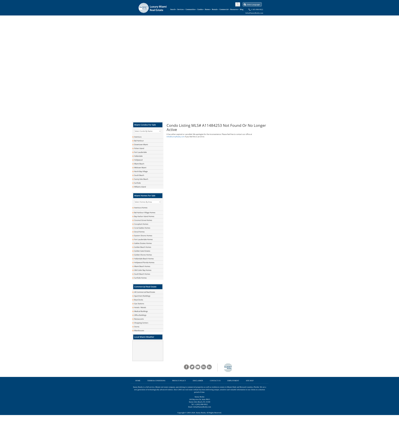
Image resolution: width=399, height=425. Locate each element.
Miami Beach (139, 164)
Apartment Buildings (142, 296)
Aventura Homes (140, 208)
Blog (241, 9)
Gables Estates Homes (143, 243)
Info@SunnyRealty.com (176, 137)
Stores (136, 327)
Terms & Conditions (156, 380)
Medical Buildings (141, 311)
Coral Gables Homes (142, 228)
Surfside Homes (140, 278)
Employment (233, 380)
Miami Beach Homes (142, 266)
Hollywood (138, 160)
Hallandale (138, 156)
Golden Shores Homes (143, 255)
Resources (234, 9)
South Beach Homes (142, 274)
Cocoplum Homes (141, 224)
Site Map (250, 380)
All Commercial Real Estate (144, 292)
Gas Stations (139, 303)
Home (137, 380)
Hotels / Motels (140, 307)
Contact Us (215, 380)
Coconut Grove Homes (143, 220)
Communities (190, 9)
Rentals (214, 9)
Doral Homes (139, 232)
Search (172, 9)
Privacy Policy (179, 380)
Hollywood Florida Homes (144, 262)
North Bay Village (141, 171)
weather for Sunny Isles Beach (147, 360)
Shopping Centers (141, 323)
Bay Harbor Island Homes (144, 216)
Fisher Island (139, 148)
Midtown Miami (140, 167)
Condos (200, 9)
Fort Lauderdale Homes (143, 239)
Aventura (137, 137)
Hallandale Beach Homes (144, 259)
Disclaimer (198, 380)
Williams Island (140, 187)
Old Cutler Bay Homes (142, 270)
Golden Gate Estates (142, 251)
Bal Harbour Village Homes (144, 212)
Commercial (223, 9)
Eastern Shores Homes (143, 235)
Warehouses (139, 330)
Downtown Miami (141, 144)
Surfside (137, 183)
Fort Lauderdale (140, 152)
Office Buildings (140, 315)
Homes (207, 9)
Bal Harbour (139, 141)
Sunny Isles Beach (141, 179)
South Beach (139, 175)
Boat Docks (138, 300)
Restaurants (139, 319)
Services (180, 9)
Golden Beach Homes (142, 247)
